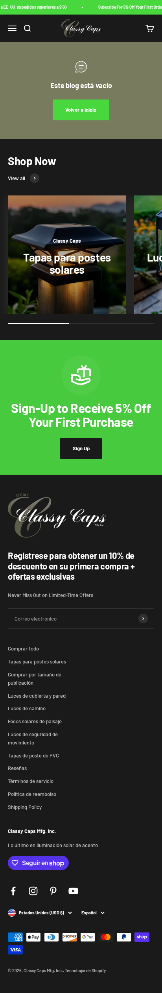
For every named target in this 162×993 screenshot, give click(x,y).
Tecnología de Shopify (85, 970)
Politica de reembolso (32, 794)
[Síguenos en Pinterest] (53, 891)
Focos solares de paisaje (35, 721)
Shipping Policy (25, 807)
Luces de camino (27, 708)
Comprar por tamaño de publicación (34, 678)
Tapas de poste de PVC (33, 755)
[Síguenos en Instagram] (33, 891)
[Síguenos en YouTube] (73, 891)
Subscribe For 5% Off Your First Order (129, 7)
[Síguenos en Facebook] (13, 891)
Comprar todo (23, 648)
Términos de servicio (30, 781)
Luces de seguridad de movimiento (33, 738)
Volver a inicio (80, 110)
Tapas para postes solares (37, 661)
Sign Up (81, 448)
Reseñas (17, 768)
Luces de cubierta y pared (37, 696)
